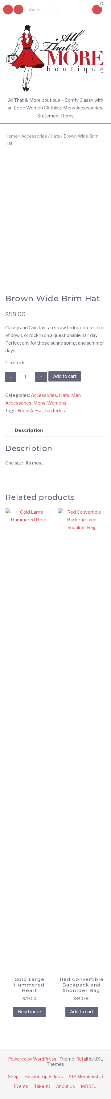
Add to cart (64, 376)
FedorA (25, 410)
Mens (39, 403)
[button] (18, 9)
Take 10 (42, 1086)
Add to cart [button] (81, 1011)
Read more (29, 1011)
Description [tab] (29, 430)
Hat (39, 410)
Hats (55, 136)
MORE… (89, 1086)
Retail (82, 1058)
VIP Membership (86, 1076)
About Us (65, 1086)
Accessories (34, 136)
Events (21, 1086)
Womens (56, 403)
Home (11, 136)
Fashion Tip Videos (43, 1076)
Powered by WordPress (32, 1058)
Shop (13, 1076)
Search (51, 9)
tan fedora (56, 410)
